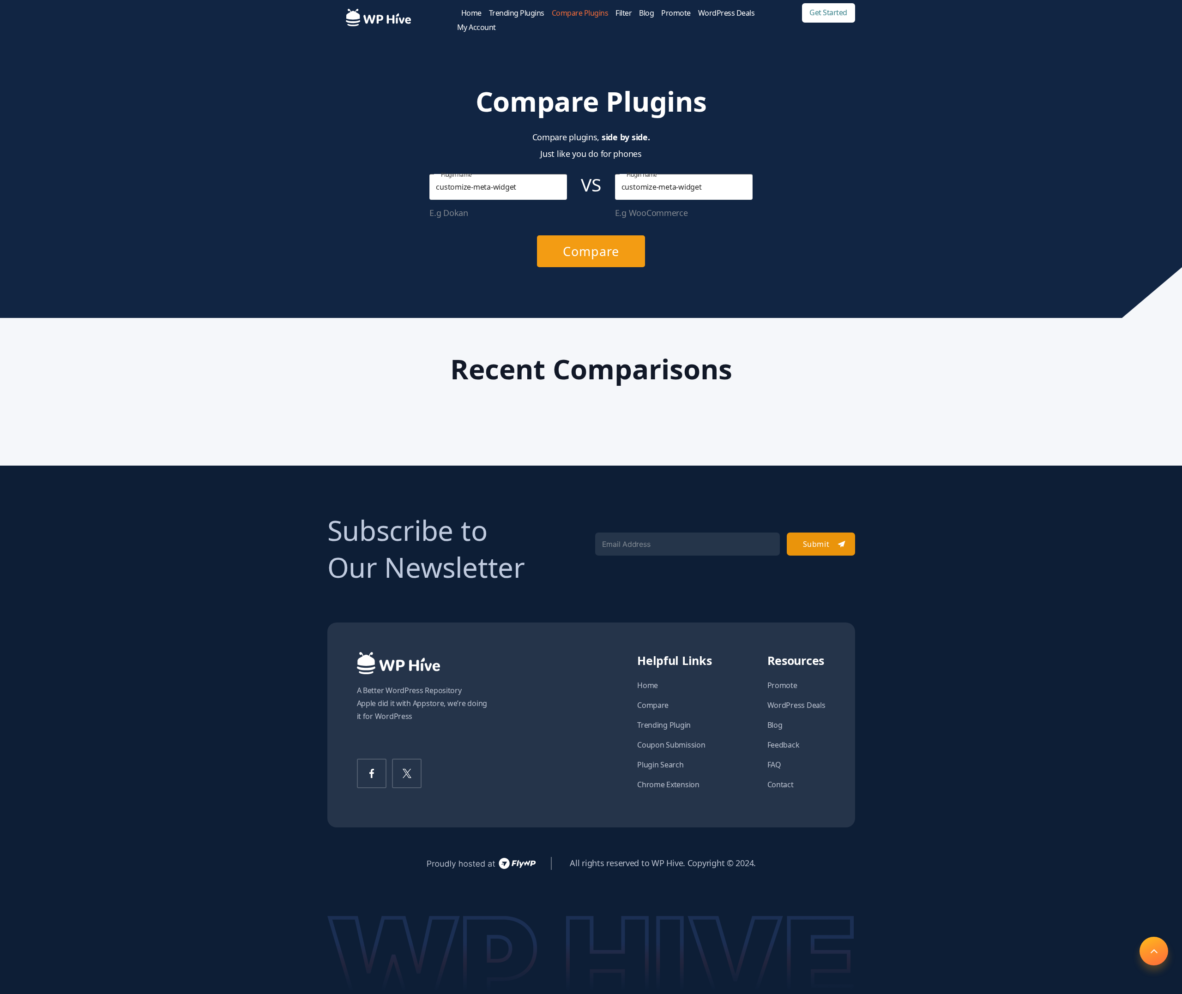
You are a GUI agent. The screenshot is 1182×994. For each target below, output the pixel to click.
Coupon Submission (671, 745)
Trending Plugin (664, 725)
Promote (676, 13)
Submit (816, 544)
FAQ (774, 765)
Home (471, 13)
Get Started (828, 12)
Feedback (783, 745)
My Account (476, 27)
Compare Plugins (580, 13)
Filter (623, 13)
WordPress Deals (726, 13)
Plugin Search (660, 765)
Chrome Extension (668, 784)
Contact (780, 784)
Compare (591, 251)
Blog (646, 13)
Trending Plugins (516, 13)
